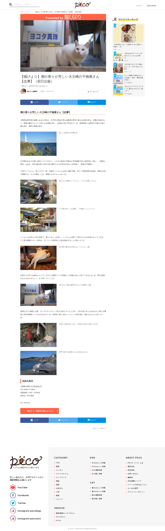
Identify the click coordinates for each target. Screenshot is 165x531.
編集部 (130, 477)
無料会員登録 (151, 6)
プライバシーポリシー (136, 492)
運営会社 (131, 466)
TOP (58, 463)
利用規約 (131, 470)
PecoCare (60, 517)
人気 (58, 492)
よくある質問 (133, 488)
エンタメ (59, 470)
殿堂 (58, 495)
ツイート (64, 102)
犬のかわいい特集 (99, 466)
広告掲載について (135, 481)
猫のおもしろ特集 (99, 488)
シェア (36, 102)
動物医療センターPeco (65, 513)
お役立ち (59, 488)
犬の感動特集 (97, 470)
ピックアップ (61, 477)
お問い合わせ (133, 474)
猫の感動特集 (97, 495)
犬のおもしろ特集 (99, 463)
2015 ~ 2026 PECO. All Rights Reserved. (82, 529)
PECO (82, 4)
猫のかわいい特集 (99, 491)
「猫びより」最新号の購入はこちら (40, 411)
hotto (58, 520)
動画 (58, 466)
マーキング (94, 91)
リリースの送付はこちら (137, 484)
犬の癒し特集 (97, 474)
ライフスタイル (62, 474)
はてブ (93, 102)
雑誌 (58, 481)
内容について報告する (99, 428)
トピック (59, 499)
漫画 (58, 484)
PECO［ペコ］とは (135, 463)
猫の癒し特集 (97, 499)
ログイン (139, 6)
